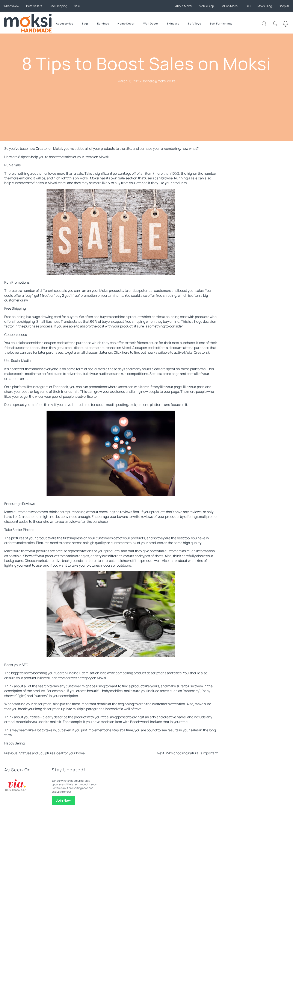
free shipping (166, 295)
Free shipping (14, 316)
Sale (77, 6)
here (125, 352)
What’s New (11, 6)
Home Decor (126, 23)
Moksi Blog (264, 6)
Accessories (64, 23)
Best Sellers (34, 6)
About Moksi (183, 6)
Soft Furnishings (221, 23)
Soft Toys (194, 23)
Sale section (127, 178)
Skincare (173, 23)
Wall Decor (150, 23)
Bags (85, 23)
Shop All (284, 6)
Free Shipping (58, 6)
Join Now (63, 800)
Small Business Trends (54, 321)
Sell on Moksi (229, 6)
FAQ (248, 6)
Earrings (103, 23)
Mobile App (206, 6)
